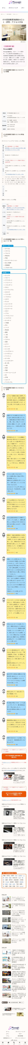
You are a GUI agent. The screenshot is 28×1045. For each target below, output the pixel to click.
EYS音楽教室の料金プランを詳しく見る (15, 174)
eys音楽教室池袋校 (14, 1002)
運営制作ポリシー (7, 1038)
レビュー (5, 1002)
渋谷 (16, 875)
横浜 (6, 884)
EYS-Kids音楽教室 (10, 770)
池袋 (10, 877)
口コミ (22, 1002)
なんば (21, 886)
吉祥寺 (20, 875)
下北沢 (7, 882)
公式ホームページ (7, 762)
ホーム (7, 1031)
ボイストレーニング (20, 1031)
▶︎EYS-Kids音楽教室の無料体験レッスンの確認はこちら (14, 794)
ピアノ (7, 1033)
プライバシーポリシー (20, 1038)
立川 (20, 877)
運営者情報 (20, 1035)
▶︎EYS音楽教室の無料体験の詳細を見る (14, 756)
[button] (24, 520)
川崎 (10, 884)
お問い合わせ (14, 1040)
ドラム (7, 1035)
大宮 (14, 884)
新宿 (6, 877)
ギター (20, 1033)
